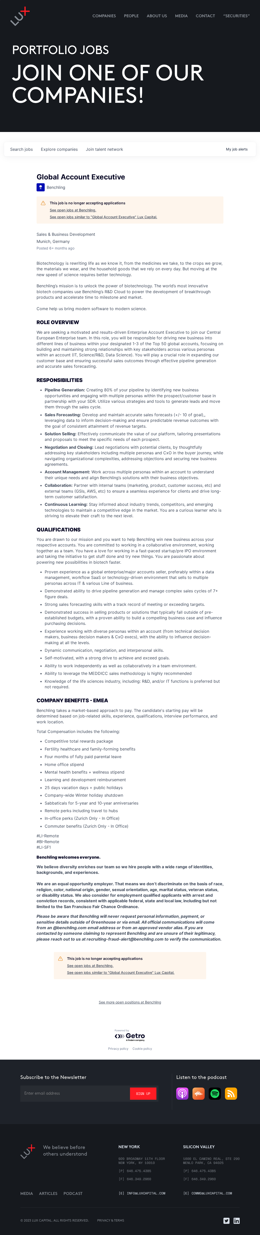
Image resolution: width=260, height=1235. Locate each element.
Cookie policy (142, 1048)
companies (59, 149)
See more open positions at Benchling (130, 1002)
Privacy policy (118, 1048)
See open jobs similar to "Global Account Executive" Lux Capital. (103, 217)
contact (205, 16)
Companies (104, 16)
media (181, 16)
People (131, 16)
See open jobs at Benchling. (73, 210)
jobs (21, 149)
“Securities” (236, 16)
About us (157, 16)
